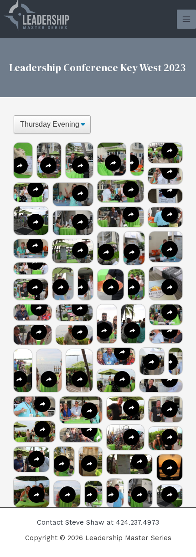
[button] (121, 191)
